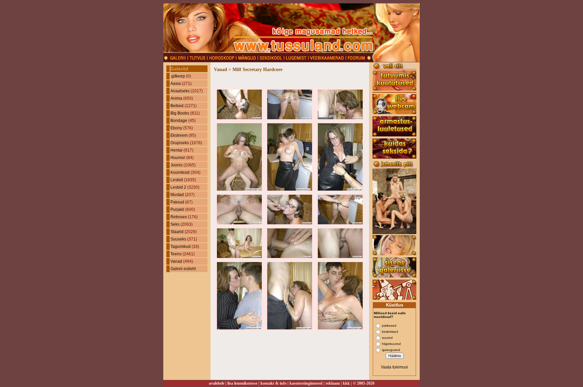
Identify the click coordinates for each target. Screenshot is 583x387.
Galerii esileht (183, 268)
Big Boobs (179, 113)
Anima (176, 98)
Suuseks (178, 239)
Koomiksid (180, 172)
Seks (174, 224)
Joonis (176, 165)
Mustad (177, 194)
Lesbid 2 (178, 187)
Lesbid (176, 180)
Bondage (178, 120)
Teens (176, 254)
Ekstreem (179, 135)
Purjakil (177, 209)
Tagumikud (180, 246)
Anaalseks (180, 91)
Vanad (176, 261)
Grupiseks (179, 142)
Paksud (177, 202)
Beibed (177, 105)
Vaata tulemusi (394, 367)
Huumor (177, 157)
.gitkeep (177, 76)
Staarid (177, 231)
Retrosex (178, 217)
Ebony (176, 128)
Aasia (175, 83)
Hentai (176, 150)
